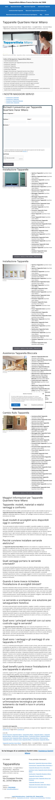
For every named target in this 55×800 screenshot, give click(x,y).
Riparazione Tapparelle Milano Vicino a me (36, 10)
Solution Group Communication (37, 797)
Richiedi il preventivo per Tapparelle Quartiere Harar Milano (18, 62)
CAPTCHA (6, 154)
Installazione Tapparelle (10, 64)
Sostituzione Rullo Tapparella (16, 10)
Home (6, 6)
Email (30, 119)
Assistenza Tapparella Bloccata (12, 67)
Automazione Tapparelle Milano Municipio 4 (40, 765)
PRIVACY (25, 151)
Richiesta (6, 125)
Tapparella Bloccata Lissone (36, 782)
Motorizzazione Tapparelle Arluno (38, 787)
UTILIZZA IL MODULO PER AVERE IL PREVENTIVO (27, 256)
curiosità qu (20, 729)
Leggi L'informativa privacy (18, 796)
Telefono (6, 119)
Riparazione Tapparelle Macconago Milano (40, 763)
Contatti (47, 14)
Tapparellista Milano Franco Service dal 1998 (27, 2)
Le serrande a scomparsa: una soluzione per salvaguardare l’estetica (21, 81)
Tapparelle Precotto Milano (36, 776)
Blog (41, 14)
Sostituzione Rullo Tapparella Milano (12, 738)
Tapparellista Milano (28, 734)
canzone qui (6, 729)
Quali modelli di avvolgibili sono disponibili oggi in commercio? (19, 74)
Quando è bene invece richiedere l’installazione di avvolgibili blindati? (21, 79)
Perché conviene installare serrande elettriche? (16, 76)
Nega (25, 404)
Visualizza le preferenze (37, 404)
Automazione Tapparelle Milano (40, 739)
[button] (43, 393)
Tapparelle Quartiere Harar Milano (12, 743)
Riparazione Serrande (16, 6)
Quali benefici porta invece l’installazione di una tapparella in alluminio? (21, 86)
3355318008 (11, 787)
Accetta (16, 404)
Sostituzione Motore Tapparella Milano (39, 736)
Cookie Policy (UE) (30, 796)
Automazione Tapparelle (44, 6)
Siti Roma (48, 797)
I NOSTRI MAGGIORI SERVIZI (11, 61)
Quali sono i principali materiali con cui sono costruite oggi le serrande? (21, 83)
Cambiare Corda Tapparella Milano (22, 739)
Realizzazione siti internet (23, 797)
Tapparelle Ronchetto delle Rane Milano (39, 784)
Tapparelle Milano (39, 734)
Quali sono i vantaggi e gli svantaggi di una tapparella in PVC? (19, 85)
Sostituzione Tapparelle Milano (20, 736)
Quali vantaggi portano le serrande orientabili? (15, 78)
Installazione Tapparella (10, 66)
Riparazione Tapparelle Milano (31, 738)
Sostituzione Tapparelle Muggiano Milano (40, 774)
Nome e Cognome (8, 113)
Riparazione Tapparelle (29, 6)
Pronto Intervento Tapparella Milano (12, 734)
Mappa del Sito (39, 796)
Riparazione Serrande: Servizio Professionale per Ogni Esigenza (21, 14)
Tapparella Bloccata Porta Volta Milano (39, 767)
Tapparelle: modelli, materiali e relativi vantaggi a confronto (18, 73)
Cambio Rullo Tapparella (10, 69)
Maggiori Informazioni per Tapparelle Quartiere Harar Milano (19, 71)
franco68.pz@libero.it (12, 789)
